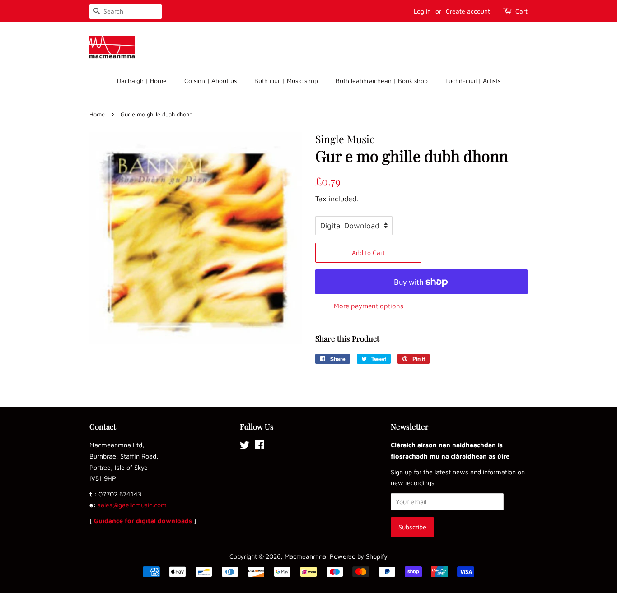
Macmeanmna (305, 556)
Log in (422, 11)
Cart (521, 11)
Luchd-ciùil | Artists (472, 80)
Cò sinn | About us (210, 80)
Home (97, 114)
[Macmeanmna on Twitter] (245, 446)
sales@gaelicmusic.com (132, 505)
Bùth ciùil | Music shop (286, 80)
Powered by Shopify (359, 556)
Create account (468, 11)
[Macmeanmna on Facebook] (259, 446)
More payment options (368, 306)
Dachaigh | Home (142, 80)
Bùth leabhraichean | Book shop (382, 80)
